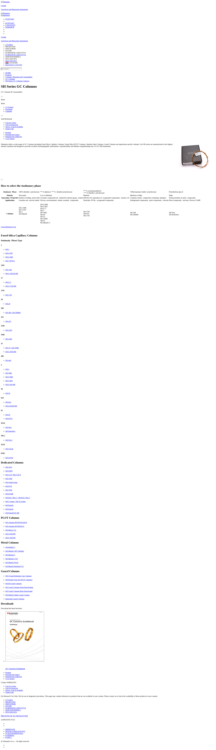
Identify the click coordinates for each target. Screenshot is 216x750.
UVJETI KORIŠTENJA (14, 733)
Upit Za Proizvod (11, 688)
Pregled (8, 133)
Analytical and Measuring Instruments (14, 9)
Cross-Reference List (8, 227)
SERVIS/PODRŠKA (13, 710)
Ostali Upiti (9, 692)
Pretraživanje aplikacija (13, 137)
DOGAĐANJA (11, 61)
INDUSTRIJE (10, 704)
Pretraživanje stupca (12, 135)
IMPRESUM (10, 729)
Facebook (8, 109)
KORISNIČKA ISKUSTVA (15, 55)
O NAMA (9, 700)
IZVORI (8, 706)
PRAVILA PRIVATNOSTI (15, 731)
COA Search (10, 139)
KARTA (8, 737)
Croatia (3, 6)
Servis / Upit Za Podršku (14, 690)
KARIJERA (9, 735)
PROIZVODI (10, 702)
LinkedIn (8, 111)
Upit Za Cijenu (10, 686)
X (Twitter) (9, 107)
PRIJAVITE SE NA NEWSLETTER (14, 716)
